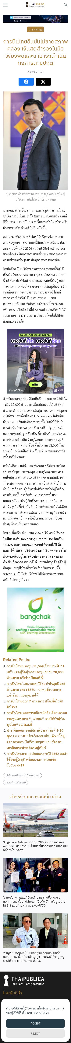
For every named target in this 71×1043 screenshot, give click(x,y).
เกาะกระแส (36, 29)
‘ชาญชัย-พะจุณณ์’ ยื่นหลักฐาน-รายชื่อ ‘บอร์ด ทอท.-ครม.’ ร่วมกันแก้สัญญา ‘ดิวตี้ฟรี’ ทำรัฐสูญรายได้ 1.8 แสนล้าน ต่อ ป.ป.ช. (33, 957)
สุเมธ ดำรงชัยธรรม (15, 782)
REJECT (35, 1033)
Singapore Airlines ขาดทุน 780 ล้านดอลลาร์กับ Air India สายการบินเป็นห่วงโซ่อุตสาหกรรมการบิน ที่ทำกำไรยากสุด (35, 846)
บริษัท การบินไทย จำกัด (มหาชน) (22, 775)
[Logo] (35, 5)
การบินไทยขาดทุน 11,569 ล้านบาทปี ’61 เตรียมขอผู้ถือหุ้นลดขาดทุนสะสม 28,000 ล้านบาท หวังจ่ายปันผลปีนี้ (35, 672)
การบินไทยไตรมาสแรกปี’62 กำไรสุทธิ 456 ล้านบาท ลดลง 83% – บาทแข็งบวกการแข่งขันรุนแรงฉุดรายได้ (36, 689)
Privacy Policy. (41, 1013)
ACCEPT (35, 1023)
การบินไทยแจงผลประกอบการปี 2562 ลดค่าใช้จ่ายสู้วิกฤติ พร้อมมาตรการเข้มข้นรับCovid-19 (37, 759)
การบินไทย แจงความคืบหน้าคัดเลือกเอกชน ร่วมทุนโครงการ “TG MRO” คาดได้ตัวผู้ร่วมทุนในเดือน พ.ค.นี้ (37, 718)
